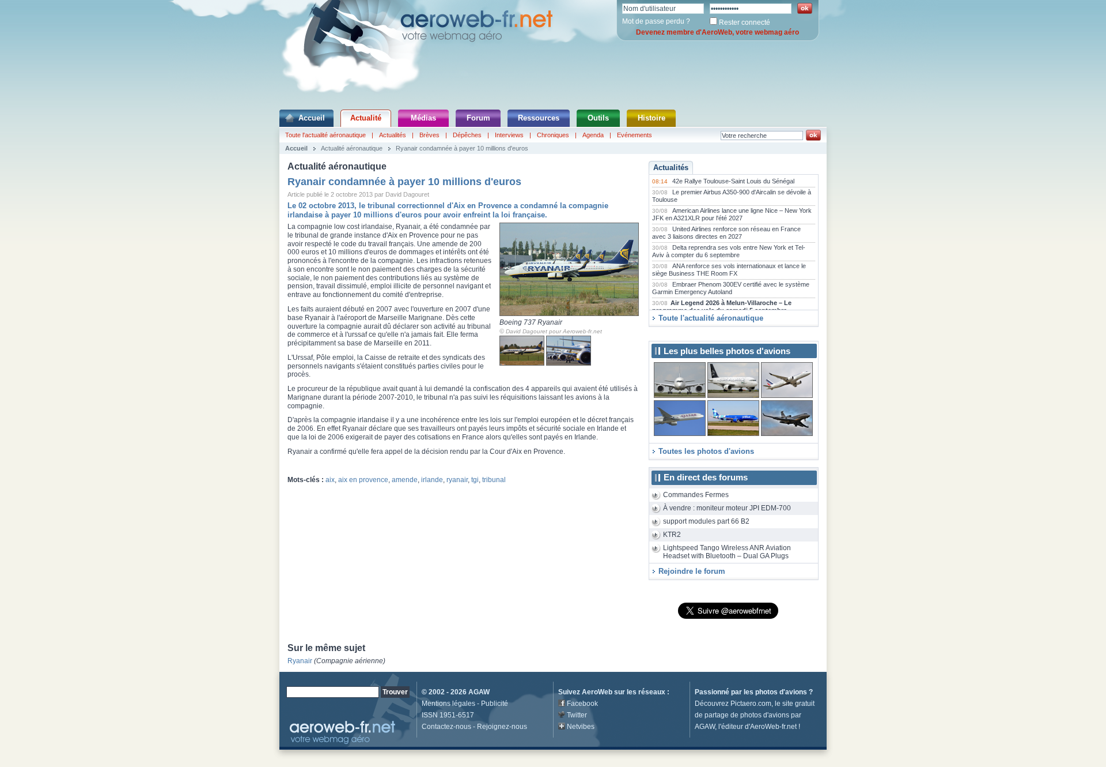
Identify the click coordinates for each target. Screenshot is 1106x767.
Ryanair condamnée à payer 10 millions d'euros (462, 148)
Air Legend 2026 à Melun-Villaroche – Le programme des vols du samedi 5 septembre (721, 306)
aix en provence (363, 480)
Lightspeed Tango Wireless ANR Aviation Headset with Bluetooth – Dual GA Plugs (727, 552)
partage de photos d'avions (746, 715)
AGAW (479, 692)
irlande (432, 480)
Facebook (582, 704)
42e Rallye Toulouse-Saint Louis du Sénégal (733, 181)
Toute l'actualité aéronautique (325, 134)
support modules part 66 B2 (706, 521)
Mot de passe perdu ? (656, 21)
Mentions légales (448, 704)
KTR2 (672, 535)
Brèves (429, 134)
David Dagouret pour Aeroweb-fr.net (554, 331)
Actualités (392, 134)
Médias (423, 118)
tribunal (494, 480)
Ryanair (299, 661)
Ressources (538, 118)
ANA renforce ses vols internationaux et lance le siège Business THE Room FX (729, 269)
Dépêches (467, 134)
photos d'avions (781, 692)
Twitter (577, 715)
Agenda (593, 134)
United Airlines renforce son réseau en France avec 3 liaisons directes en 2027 (726, 232)
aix (330, 480)
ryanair (457, 480)
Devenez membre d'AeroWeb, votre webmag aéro (717, 32)
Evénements (634, 134)
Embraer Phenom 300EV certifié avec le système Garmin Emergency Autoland (730, 288)
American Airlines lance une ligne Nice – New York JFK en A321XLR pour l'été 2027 (732, 214)
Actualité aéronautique (351, 148)
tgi (475, 480)
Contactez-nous (446, 727)
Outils (598, 118)
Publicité (494, 704)
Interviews (509, 134)
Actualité (365, 118)
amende (405, 480)
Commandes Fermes (696, 495)
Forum (478, 118)
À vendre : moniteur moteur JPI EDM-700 (727, 508)
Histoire (651, 118)
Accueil (311, 118)
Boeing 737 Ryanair (530, 322)
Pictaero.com (750, 704)
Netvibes (580, 727)
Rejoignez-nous (502, 727)
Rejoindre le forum (691, 571)
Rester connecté (744, 22)
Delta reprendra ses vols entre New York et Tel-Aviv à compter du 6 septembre (728, 251)
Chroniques (553, 134)
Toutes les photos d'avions (706, 451)
